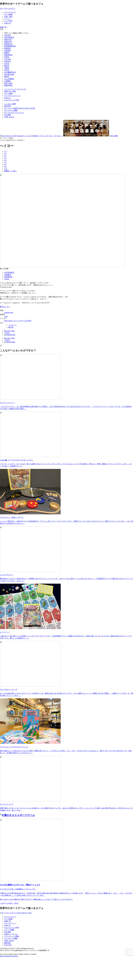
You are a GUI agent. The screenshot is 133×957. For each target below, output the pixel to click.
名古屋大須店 (9, 74)
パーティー (12, 325)
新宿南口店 (8, 44)
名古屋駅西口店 (10, 72)
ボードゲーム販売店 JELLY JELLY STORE (19, 108)
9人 (5, 167)
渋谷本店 (7, 35)
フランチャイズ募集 (11, 936)
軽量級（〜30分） (10, 171)
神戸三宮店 (8, 83)
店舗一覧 (7, 921)
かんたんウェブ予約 (11, 927)
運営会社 (7, 943)
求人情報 (7, 115)
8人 (5, 164)
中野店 (6, 57)
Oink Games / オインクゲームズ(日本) (17, 321)
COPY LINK (10, 331)
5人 (5, 158)
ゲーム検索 (8, 919)
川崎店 (6, 68)
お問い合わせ (9, 117)
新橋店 (6, 53)
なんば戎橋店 (9, 79)
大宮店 (6, 70)
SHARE (12, 335)
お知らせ (7, 925)
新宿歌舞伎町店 (10, 46)
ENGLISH (7, 945)
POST (7, 333)
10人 (5, 169)
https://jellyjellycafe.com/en (9, 956)
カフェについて (10, 917)
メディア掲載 (9, 930)
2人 (5, 151)
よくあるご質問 (10, 104)
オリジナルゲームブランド (14, 112)
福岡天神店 (8, 85)
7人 (5, 162)
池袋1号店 (8, 39)
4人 (5, 156)
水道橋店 (7, 50)
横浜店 (6, 66)
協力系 (10, 327)
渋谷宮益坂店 (9, 37)
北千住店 (7, 59)
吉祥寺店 (7, 61)
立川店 (6, 63)
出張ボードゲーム (10, 934)
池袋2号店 (8, 42)
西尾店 (6, 76)
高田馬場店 (8, 55)
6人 (5, 160)
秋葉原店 (7, 48)
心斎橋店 (7, 81)
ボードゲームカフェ (7, 8)
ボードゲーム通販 (10, 110)
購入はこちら (5, 306)
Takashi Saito (8, 312)
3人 (5, 153)
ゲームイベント (10, 923)
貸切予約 (7, 106)
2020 (5, 316)
